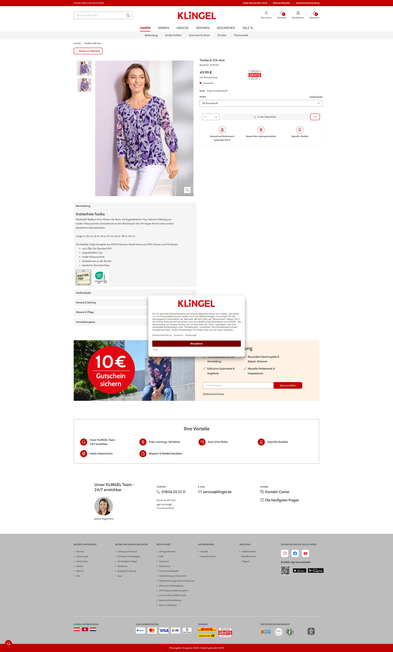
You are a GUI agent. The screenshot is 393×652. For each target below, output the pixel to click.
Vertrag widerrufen (167, 551)
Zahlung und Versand (127, 551)
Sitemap (80, 551)
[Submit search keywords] (128, 15)
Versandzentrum (208, 556)
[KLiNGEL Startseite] (197, 15)
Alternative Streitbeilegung (171, 585)
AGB (161, 556)
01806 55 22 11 (173, 492)
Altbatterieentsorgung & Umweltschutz (177, 580)
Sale (78, 575)
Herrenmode (82, 561)
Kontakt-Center (277, 492)
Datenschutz (165, 566)
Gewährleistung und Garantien (172, 575)
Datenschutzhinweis (213, 393)
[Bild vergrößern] (187, 190)
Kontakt (204, 551)
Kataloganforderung (127, 571)
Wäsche (79, 566)
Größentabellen (249, 551)
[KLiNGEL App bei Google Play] (316, 570)
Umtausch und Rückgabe (129, 556)
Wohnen (80, 571)
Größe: (203, 96)
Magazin (246, 561)
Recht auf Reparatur (168, 605)
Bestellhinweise (249, 556)
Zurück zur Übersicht (89, 51)
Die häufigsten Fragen (282, 500)
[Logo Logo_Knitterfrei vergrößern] (83, 277)
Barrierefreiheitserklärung (170, 600)
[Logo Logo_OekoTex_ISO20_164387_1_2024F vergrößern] (101, 277)
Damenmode (82, 556)
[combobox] (103, 15)
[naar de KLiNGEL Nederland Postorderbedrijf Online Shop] (93, 629)
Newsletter (122, 566)
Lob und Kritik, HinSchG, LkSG (172, 595)
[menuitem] (145, 28)
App (119, 575)
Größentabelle (315, 96)
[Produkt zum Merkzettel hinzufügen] (315, 117)
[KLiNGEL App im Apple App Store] (299, 570)
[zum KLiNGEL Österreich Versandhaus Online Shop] (77, 629)
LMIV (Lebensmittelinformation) (173, 590)
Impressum (164, 561)
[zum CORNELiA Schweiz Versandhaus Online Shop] (85, 629)
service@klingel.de (217, 492)
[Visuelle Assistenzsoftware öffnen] (309, 631)
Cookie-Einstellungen (169, 571)
